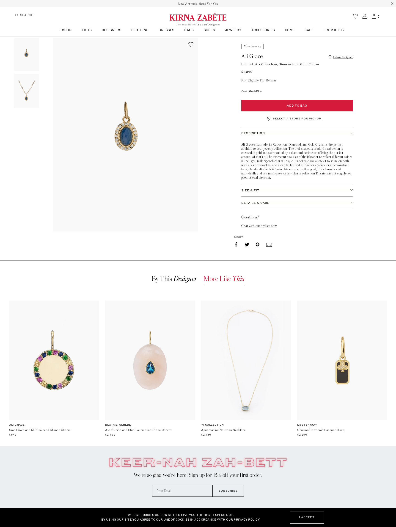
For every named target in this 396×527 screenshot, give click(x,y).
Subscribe (228, 490)
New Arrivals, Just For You (198, 3)
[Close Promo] (392, 3)
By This (174, 279)
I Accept (307, 517)
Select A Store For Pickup (297, 118)
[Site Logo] (198, 16)
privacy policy (246, 519)
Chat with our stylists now (259, 226)
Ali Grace (252, 56)
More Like (224, 279)
